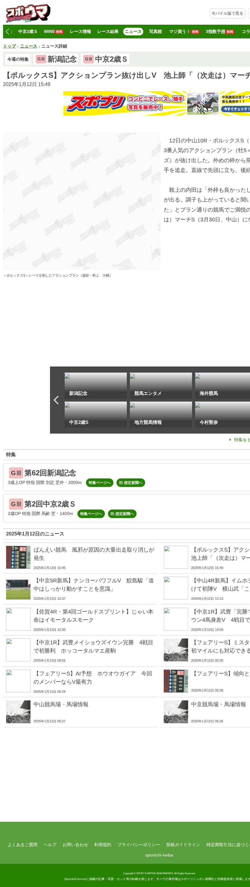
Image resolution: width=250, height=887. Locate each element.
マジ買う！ (183, 31)
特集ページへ (100, 483)
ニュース (133, 31)
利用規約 (102, 844)
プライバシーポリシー (138, 844)
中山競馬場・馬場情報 (61, 704)
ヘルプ (50, 844)
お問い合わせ (75, 844)
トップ (9, 46)
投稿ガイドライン (183, 844)
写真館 (155, 31)
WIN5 (53, 31)
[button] (7, 31)
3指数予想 (219, 31)
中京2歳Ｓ (28, 31)
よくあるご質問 (23, 844)
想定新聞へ (133, 483)
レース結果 (108, 31)
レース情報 (80, 31)
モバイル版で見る (227, 13)
